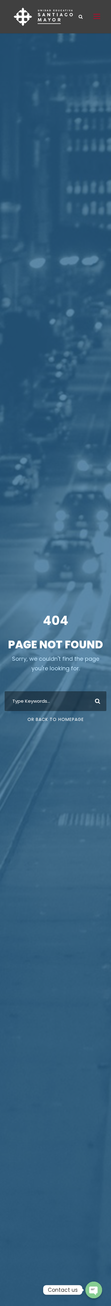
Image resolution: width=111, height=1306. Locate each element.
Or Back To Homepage (55, 719)
